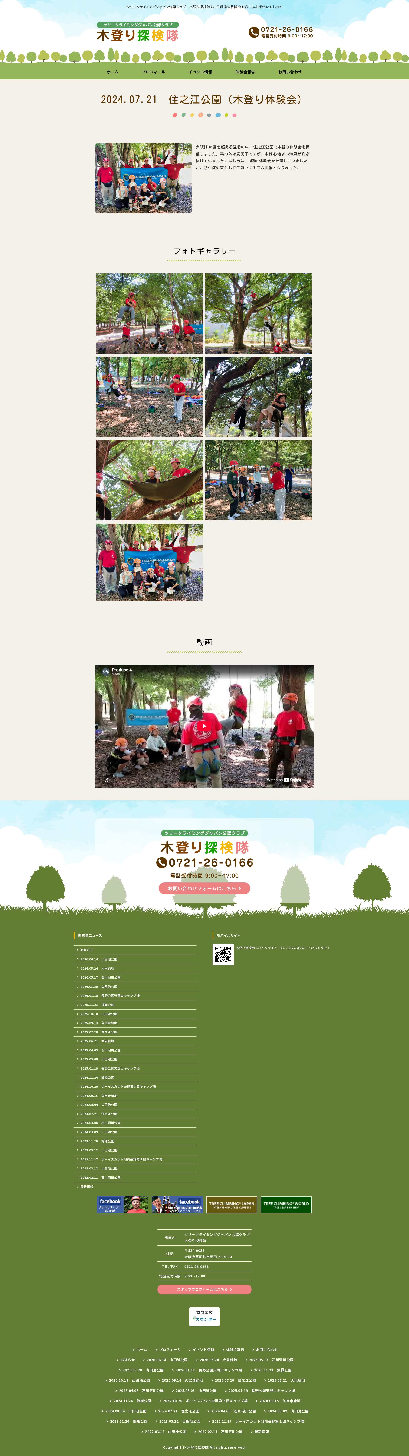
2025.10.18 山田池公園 (99, 1014)
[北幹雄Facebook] (122, 1204)
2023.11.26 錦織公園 (97, 1141)
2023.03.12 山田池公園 (99, 1150)
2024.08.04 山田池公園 (99, 1104)
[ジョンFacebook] (177, 1204)
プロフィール (154, 72)
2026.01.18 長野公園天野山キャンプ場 (110, 995)
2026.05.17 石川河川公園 (101, 977)
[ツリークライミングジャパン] (231, 1204)
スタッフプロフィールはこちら (202, 1289)
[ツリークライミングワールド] (286, 1204)
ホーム (113, 72)
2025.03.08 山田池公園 (99, 1059)
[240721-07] (149, 598)
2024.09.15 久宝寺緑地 (99, 1095)
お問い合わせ (290, 72)
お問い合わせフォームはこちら (202, 888)
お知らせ (87, 950)
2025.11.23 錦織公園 (97, 1004)
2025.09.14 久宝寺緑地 (99, 1023)
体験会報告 (245, 72)
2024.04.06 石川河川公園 (101, 1123)
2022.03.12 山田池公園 (99, 1168)
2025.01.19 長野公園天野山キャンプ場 (110, 1068)
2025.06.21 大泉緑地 (97, 1041)
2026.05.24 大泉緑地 (97, 968)
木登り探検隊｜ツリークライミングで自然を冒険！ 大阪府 (138, 32)
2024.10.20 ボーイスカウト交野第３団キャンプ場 (118, 1086)
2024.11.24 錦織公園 (97, 1077)
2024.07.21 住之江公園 (99, 1114)
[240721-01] (149, 350)
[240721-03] (149, 433)
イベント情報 (200, 72)
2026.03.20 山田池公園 (99, 986)
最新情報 (87, 1186)
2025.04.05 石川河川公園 (101, 1050)
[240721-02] (258, 350)
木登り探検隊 (198, 1447)
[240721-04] (258, 433)
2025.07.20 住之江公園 (99, 1032)
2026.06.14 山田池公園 (99, 959)
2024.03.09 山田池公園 (99, 1132)
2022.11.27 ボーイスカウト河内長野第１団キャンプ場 (121, 1159)
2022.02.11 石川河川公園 (101, 1177)
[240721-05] (149, 516)
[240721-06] (258, 516)
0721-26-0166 (196, 1266)
